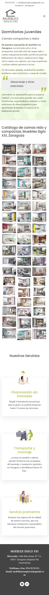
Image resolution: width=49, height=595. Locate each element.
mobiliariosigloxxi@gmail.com (31, 2)
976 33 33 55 (10, 2)
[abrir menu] (44, 16)
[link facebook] (22, 584)
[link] (11, 16)
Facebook (19, 5)
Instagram (29, 5)
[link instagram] (27, 584)
